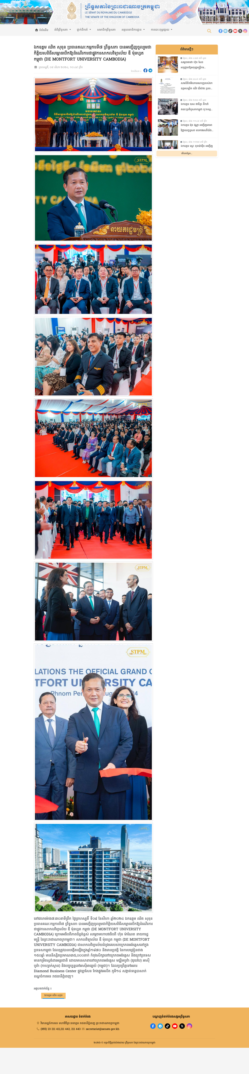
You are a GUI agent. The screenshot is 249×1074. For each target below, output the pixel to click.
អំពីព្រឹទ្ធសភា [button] (62, 30)
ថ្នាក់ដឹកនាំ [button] (83, 30)
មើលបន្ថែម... (186, 153)
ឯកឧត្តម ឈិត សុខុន (53, 995)
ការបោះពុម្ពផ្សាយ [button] (160, 30)
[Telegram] (225, 31)
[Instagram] (245, 31)
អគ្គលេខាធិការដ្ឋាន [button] (132, 30)
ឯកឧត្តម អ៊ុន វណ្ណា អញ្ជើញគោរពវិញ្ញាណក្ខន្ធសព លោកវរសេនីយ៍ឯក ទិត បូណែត (197, 128)
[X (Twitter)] (240, 31)
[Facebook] (221, 31)
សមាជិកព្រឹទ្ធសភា (106, 30)
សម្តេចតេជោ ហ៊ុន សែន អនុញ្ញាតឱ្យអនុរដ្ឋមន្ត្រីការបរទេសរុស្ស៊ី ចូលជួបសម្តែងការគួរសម (195, 65)
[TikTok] (230, 31)
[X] (182, 1026)
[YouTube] (235, 31)
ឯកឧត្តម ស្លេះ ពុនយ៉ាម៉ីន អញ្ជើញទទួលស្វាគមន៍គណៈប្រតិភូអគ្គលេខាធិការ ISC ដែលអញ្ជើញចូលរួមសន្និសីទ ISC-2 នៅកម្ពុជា (197, 149)
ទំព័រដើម (43, 30)
